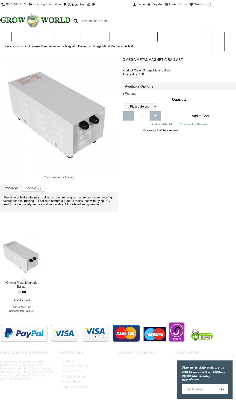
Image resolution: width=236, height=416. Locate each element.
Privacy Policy (71, 371)
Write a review (168, 130)
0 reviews (149, 130)
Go (221, 389)
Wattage (130, 93)
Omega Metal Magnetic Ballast (21, 284)
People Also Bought (118, 225)
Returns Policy (71, 381)
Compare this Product (193, 124)
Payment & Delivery (75, 366)
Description (10, 188)
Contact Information (75, 376)
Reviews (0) (33, 188)
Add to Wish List (162, 124)
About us (68, 361)
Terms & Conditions (75, 387)
